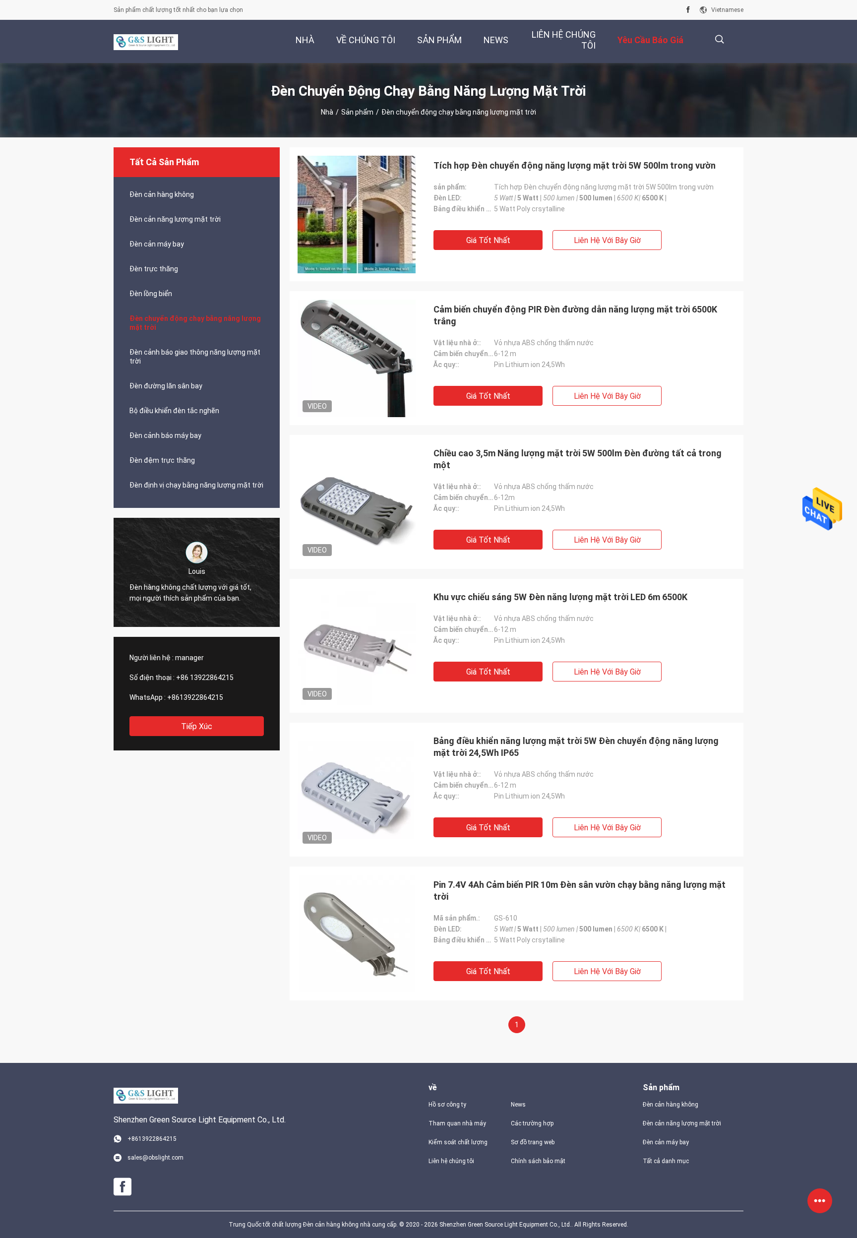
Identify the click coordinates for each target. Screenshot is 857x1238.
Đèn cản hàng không (161, 194)
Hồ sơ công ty (447, 1104)
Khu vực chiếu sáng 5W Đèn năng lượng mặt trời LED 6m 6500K (560, 597)
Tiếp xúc (196, 726)
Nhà (327, 112)
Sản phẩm (357, 112)
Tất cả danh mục (666, 1161)
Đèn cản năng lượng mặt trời (175, 219)
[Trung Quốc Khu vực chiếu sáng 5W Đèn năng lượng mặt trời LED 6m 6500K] (357, 646)
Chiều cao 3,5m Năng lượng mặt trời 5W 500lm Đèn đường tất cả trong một (577, 459)
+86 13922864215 (205, 677)
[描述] (719, 39)
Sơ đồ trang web (532, 1142)
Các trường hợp (532, 1123)
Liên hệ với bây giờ (607, 240)
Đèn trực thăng (153, 269)
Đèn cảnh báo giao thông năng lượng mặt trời (194, 356)
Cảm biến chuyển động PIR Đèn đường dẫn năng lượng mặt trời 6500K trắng (575, 315)
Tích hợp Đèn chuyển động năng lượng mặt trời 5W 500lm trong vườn (574, 165)
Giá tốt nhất (488, 240)
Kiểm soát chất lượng (458, 1142)
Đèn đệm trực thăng (162, 460)
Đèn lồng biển (150, 294)
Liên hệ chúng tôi (451, 1161)
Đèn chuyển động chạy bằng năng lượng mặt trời (195, 322)
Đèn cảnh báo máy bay (165, 435)
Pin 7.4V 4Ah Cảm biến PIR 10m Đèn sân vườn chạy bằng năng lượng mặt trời (579, 890)
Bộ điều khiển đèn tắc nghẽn (174, 411)
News (518, 1104)
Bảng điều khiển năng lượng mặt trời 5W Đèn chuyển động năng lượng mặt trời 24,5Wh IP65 (576, 747)
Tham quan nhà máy (457, 1123)
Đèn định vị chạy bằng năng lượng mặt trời (196, 485)
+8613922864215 (195, 697)
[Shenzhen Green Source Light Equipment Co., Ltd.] (146, 42)
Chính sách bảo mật (538, 1161)
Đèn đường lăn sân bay (165, 386)
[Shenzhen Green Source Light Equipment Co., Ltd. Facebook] (688, 10)
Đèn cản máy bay (156, 244)
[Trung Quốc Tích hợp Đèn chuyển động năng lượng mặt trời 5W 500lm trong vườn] (357, 214)
